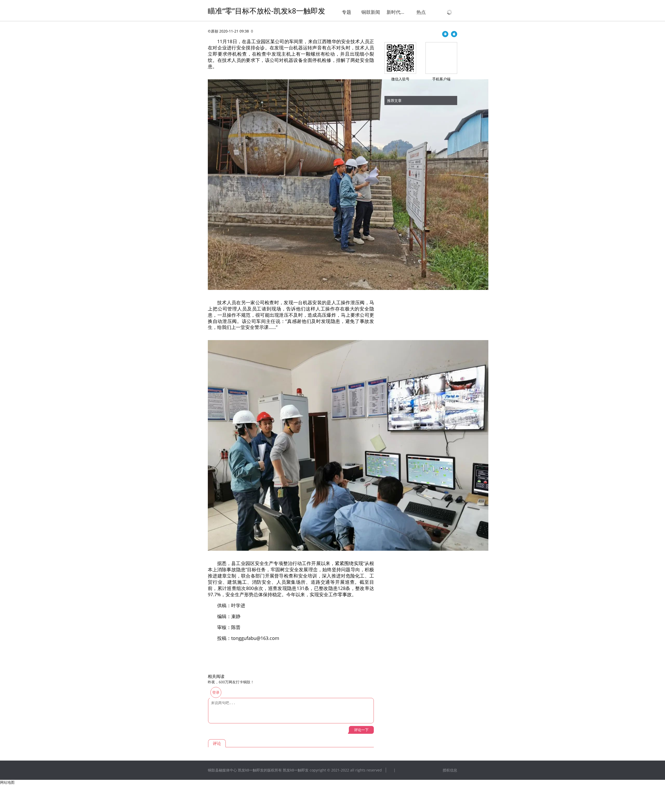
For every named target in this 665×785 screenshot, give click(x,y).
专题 (346, 12)
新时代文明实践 (396, 12)
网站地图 (7, 782)
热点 (421, 12)
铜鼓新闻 (370, 12)
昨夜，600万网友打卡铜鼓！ (231, 681)
